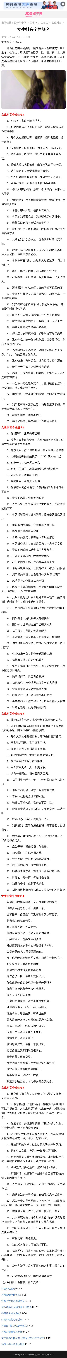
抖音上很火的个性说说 (13, 1344)
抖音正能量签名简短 (11, 1332)
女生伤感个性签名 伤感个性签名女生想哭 (22, 1338)
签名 (32, 22)
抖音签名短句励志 (10, 1313)
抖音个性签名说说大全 (13, 1301)
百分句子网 (20, 22)
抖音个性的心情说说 (11, 1319)
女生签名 (43, 22)
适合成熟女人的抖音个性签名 (16, 1307)
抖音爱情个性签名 (10, 1295)
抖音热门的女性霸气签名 (14, 1325)
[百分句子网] (33, 14)
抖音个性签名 (8, 1288)
